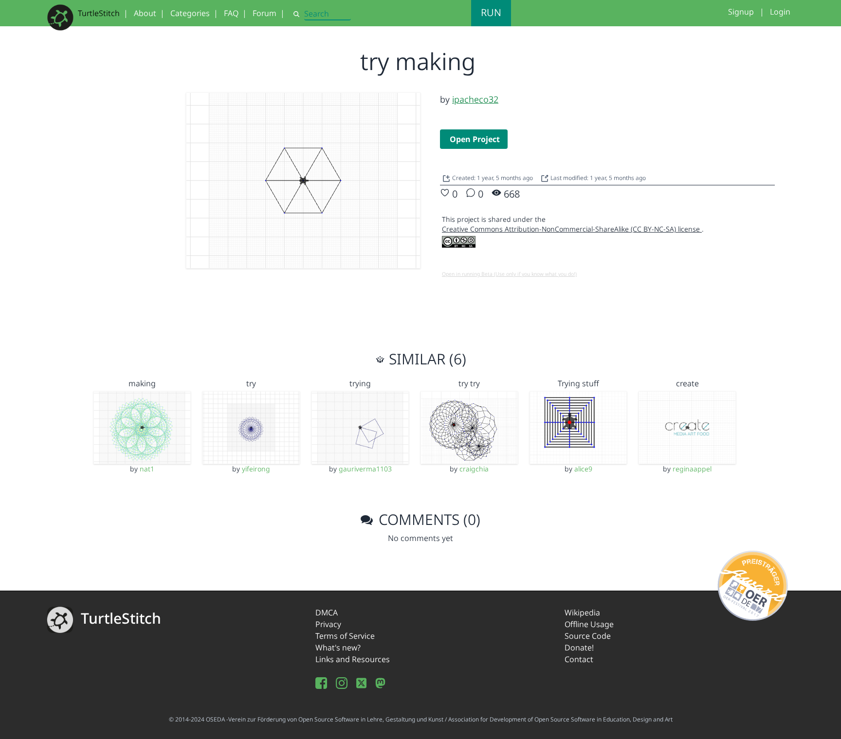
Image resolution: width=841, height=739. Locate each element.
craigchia (474, 468)
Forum (264, 13)
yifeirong (256, 468)
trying (360, 383)
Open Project (475, 139)
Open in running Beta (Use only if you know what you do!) (509, 273)
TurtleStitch (99, 13)
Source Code (588, 636)
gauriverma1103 (365, 468)
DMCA (326, 612)
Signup (741, 11)
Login (780, 11)
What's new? (338, 647)
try (251, 383)
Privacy (328, 624)
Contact (579, 659)
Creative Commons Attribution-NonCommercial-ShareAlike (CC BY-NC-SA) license (572, 229)
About (145, 13)
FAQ (231, 13)
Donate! (579, 647)
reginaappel (692, 468)
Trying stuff (578, 383)
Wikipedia (582, 612)
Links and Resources (352, 659)
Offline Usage (589, 624)
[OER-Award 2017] (753, 584)
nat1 (147, 468)
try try (469, 383)
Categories (190, 13)
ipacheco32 (475, 99)
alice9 (583, 468)
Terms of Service (345, 636)
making (142, 383)
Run (491, 12)
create (687, 383)
